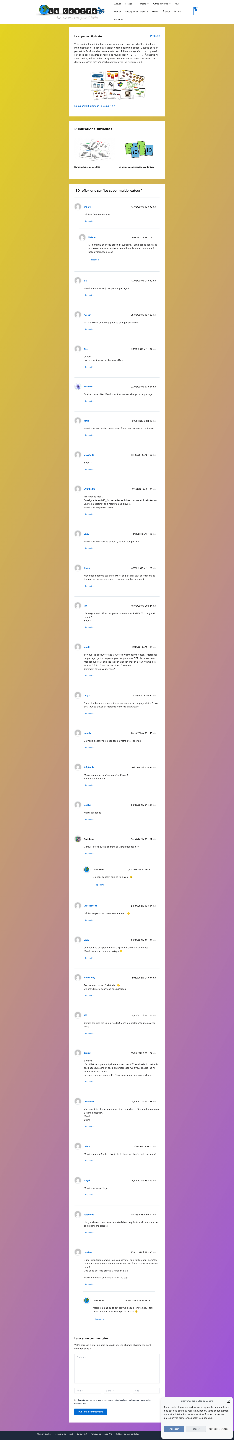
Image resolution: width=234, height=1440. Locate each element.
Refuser (195, 1429)
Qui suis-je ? (82, 1434)
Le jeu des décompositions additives (136, 167)
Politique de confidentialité (127, 1434)
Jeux (177, 3)
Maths (143, 3)
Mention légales (44, 1434)
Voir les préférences (218, 1429)
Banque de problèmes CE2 (87, 167)
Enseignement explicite (136, 11)
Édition (177, 11)
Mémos (117, 11)
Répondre (89, 221)
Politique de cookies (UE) (101, 1434)
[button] (228, 1401)
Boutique (118, 19)
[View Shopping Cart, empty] (195, 11)
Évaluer (166, 11)
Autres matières (160, 3)
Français (129, 3)
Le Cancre (99, 869)
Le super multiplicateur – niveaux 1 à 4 (94, 106)
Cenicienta (89, 839)
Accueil (117, 3)
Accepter (174, 1429)
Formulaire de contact (63, 1434)
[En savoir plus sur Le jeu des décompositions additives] (139, 149)
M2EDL (155, 11)
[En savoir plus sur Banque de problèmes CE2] (94, 149)
